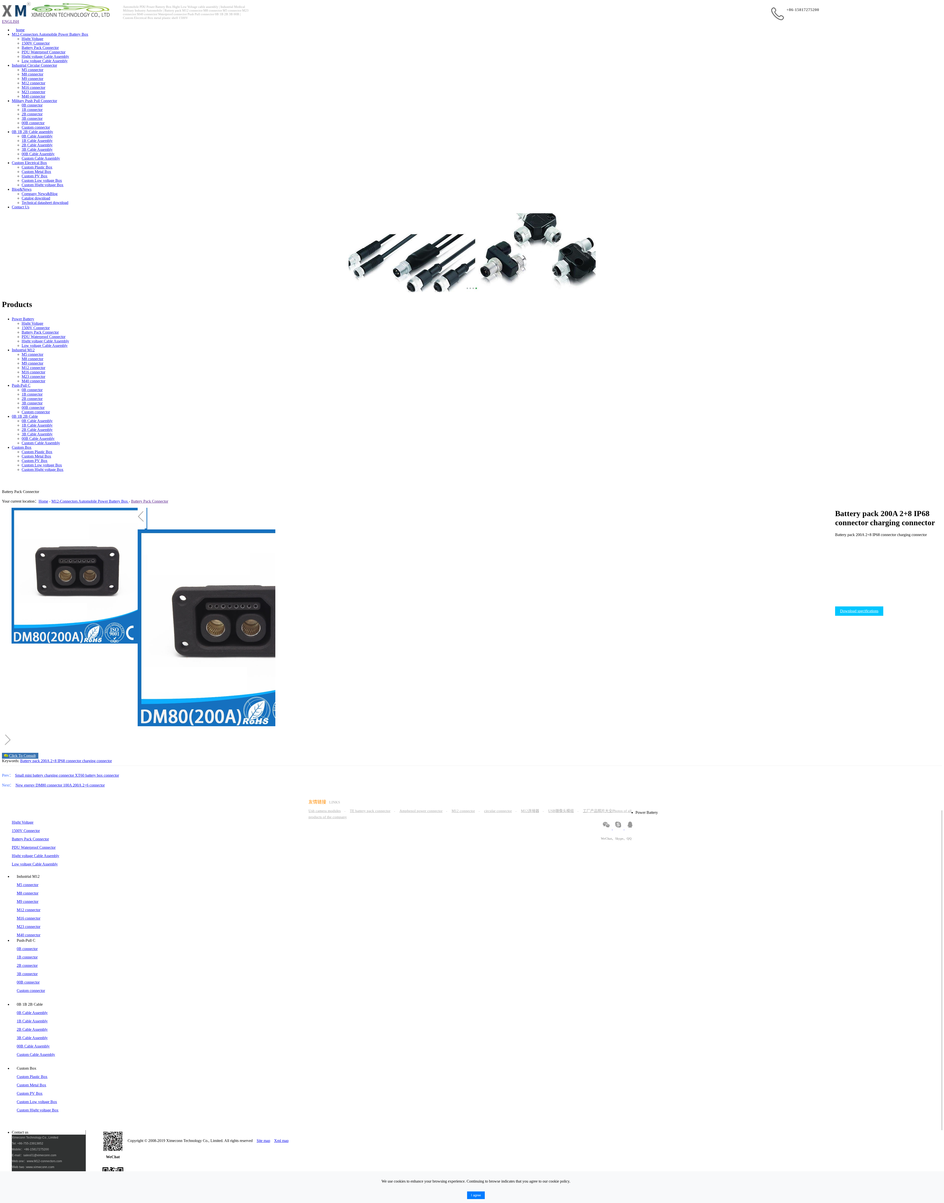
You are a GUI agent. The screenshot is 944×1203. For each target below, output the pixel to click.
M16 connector (33, 87)
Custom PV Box (34, 176)
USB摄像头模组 (561, 811)
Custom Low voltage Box (42, 180)
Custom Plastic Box (37, 167)
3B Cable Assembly (37, 149)
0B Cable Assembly (37, 136)
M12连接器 (530, 811)
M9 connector (32, 79)
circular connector (498, 811)
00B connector (33, 123)
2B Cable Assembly (37, 145)
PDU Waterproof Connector (43, 52)
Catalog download (36, 198)
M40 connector (33, 96)
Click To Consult (22, 756)
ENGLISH (10, 21)
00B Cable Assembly (38, 154)
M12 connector (33, 83)
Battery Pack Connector (40, 48)
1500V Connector (36, 43)
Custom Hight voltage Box (42, 185)
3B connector (32, 118)
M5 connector (32, 70)
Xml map (281, 1141)
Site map (263, 1141)
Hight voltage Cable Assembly (45, 56)
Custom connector (36, 127)
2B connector (32, 114)
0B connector (32, 105)
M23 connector (33, 92)
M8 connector (32, 74)
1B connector (32, 110)
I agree (476, 1195)
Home (43, 501)
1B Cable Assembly (37, 141)
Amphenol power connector (420, 811)
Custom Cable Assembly (41, 158)
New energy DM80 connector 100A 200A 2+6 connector (60, 785)
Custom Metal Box (36, 172)
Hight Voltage (32, 39)
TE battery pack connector (370, 811)
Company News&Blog (40, 194)
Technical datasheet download (45, 202)
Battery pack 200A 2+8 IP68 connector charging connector (66, 761)
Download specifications (859, 611)
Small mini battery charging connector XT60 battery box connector (67, 775)
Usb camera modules (325, 811)
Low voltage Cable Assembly (45, 61)
